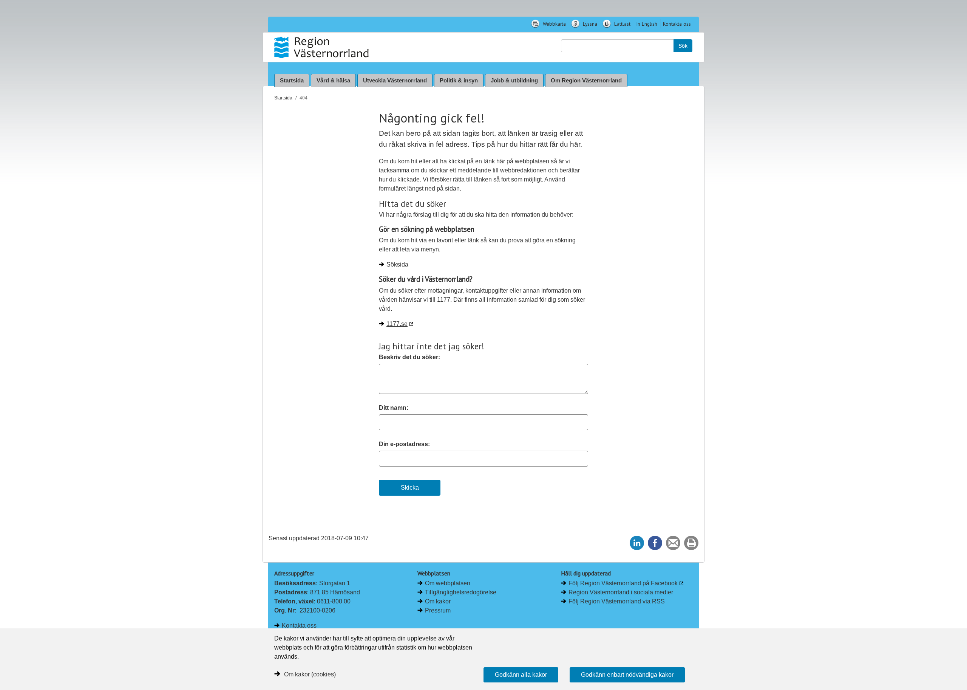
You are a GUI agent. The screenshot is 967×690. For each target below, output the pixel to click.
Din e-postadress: (404, 444)
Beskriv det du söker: (409, 357)
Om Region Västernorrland (586, 80)
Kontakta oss (677, 23)
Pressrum (438, 610)
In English (646, 23)
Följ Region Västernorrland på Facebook (623, 583)
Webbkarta (553, 23)
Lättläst (621, 23)
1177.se (397, 324)
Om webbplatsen (447, 583)
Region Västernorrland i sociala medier (620, 592)
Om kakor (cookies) (310, 674)
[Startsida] (322, 47)
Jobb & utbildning (514, 80)
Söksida (397, 264)
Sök (682, 46)
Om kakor (438, 601)
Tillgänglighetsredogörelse (460, 592)
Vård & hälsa (333, 80)
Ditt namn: (393, 408)
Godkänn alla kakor (521, 674)
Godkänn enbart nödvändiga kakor (627, 674)
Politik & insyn (459, 80)
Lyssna (589, 23)
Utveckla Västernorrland (395, 80)
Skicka (410, 487)
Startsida (292, 80)
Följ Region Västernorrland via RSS (616, 601)
